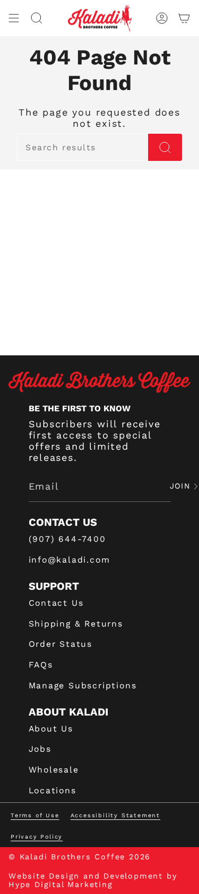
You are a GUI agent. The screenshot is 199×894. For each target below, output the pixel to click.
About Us (51, 729)
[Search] (165, 147)
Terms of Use (35, 815)
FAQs (41, 665)
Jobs (40, 749)
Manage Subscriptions (83, 685)
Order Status (61, 644)
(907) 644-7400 (67, 539)
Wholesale (54, 770)
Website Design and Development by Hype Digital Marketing (92, 880)
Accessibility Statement (115, 815)
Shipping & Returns (76, 624)
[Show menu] (13, 18)
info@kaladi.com (69, 560)
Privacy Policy (37, 836)
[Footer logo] (99, 382)
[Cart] (184, 18)
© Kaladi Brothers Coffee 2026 (79, 856)
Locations (52, 790)
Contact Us (56, 603)
